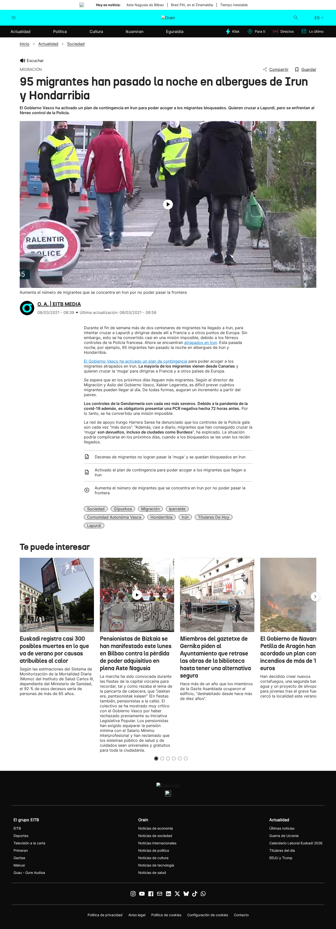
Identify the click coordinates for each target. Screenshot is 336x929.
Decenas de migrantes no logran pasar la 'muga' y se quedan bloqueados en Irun (170, 456)
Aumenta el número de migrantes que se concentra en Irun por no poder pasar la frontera (170, 490)
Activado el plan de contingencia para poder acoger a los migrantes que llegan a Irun (170, 472)
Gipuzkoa (123, 508)
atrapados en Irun (200, 342)
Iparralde (177, 508)
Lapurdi (94, 525)
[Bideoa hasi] (168, 204)
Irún (185, 517)
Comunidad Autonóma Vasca (114, 517)
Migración (150, 508)
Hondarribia (161, 517)
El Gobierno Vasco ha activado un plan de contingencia (135, 361)
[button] (315, 596)
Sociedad (96, 508)
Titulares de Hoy (213, 517)
